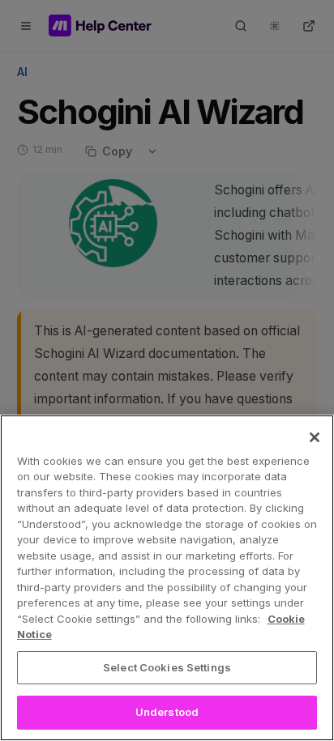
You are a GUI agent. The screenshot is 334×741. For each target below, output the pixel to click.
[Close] (314, 437)
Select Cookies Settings (167, 667)
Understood (167, 711)
